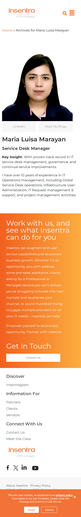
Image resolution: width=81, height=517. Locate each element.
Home (7, 30)
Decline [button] (49, 509)
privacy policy (64, 495)
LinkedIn (19, 126)
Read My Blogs (55, 126)
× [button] (75, 496)
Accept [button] (31, 509)
